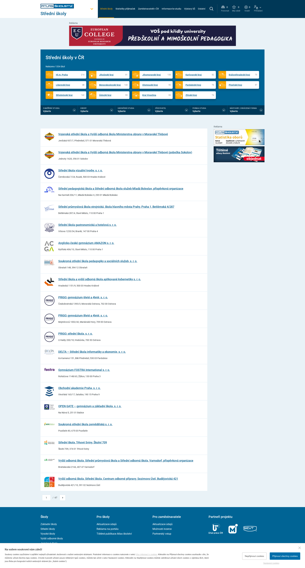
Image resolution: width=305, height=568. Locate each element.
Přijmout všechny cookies (285, 556)
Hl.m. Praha (62, 74)
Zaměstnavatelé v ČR (148, 8)
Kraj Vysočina (149, 95)
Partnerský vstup (161, 533)
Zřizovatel (160, 108)
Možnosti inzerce (162, 528)
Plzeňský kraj (235, 85)
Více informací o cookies (146, 554)
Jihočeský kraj (106, 74)
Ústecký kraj (105, 95)
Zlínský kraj (191, 95)
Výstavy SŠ (189, 8)
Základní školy (49, 524)
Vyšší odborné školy (52, 538)
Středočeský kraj (64, 95)
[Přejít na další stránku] (63, 498)
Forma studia (199, 108)
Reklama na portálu (108, 528)
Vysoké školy (48, 533)
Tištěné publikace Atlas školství (114, 533)
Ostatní (201, 8)
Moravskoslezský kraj (110, 85)
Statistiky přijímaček (125, 8)
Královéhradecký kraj (239, 74)
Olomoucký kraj (150, 85)
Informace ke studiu (171, 8)
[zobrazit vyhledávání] (211, 9)
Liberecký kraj (63, 85)
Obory (83, 108)
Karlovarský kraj (194, 74)
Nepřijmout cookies (254, 556)
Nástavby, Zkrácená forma (243, 108)
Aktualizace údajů (107, 524)
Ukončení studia (126, 108)
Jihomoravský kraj (151, 74)
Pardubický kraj (193, 85)
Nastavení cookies (271, 563)
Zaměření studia (51, 108)
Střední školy (106, 8)
